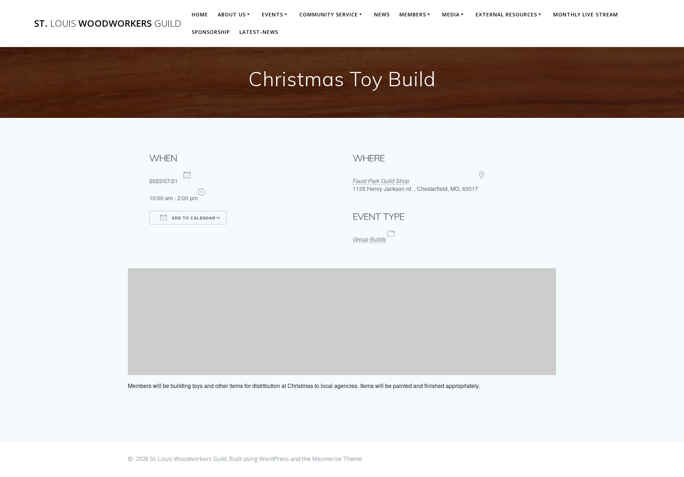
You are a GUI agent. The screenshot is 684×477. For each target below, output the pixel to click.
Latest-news (258, 31)
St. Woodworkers (107, 23)
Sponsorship (211, 31)
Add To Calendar (193, 218)
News (382, 14)
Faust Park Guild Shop (381, 181)
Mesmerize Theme (337, 459)
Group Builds (369, 239)
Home (200, 14)
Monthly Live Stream (585, 14)
